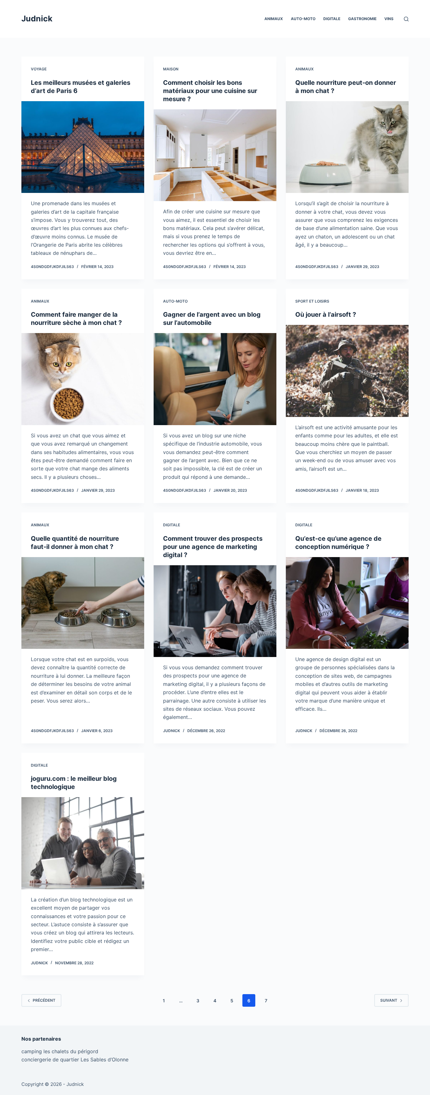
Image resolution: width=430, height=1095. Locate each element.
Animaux (273, 18)
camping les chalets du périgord (59, 1051)
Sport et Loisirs (312, 301)
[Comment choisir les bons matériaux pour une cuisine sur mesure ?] (215, 155)
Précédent (44, 1000)
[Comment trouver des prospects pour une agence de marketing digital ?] (215, 611)
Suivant (388, 1000)
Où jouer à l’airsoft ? (325, 314)
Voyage (39, 69)
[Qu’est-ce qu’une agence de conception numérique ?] (347, 603)
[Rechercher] (406, 19)
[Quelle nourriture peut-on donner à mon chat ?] (347, 147)
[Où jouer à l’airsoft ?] (347, 371)
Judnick (37, 18)
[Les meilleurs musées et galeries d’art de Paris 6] (82, 147)
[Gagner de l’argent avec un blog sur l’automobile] (215, 379)
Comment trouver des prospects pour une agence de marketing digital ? (213, 547)
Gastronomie (362, 18)
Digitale (331, 18)
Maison (170, 69)
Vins (388, 18)
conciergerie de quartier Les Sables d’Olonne (74, 1059)
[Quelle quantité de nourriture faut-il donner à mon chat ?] (82, 603)
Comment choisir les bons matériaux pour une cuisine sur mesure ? (210, 91)
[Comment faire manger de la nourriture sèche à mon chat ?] (82, 379)
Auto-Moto (303, 18)
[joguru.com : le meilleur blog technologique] (82, 843)
